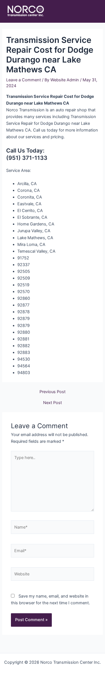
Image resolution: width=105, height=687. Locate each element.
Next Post (52, 403)
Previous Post (52, 392)
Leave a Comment (23, 79)
